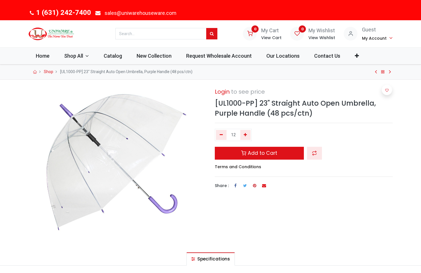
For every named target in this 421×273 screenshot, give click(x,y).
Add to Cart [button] (261, 153)
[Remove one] (221, 135)
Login (222, 92)
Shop (48, 71)
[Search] (211, 33)
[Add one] (245, 135)
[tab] (210, 259)
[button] (357, 56)
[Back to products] (382, 72)
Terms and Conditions (238, 167)
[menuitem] (42, 56)
